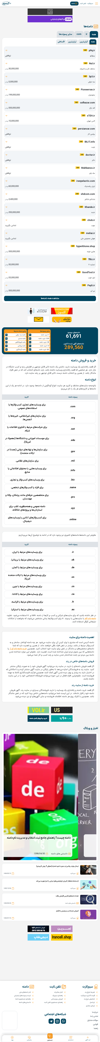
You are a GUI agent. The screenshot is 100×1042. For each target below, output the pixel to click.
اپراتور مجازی (90, 1006)
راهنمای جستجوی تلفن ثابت (53, 1002)
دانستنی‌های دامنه (25, 1002)
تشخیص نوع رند (89, 999)
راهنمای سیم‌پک (57, 995)
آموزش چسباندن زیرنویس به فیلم (67, 911)
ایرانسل (92, 1002)
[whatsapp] (63, 1021)
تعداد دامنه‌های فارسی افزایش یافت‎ (67, 896)
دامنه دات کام (90, 618)
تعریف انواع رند (90, 992)
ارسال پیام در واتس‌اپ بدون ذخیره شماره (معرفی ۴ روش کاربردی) (57, 866)
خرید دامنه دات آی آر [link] (18, 648)
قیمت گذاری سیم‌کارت (88, 995)
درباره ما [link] (95, 1012)
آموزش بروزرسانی (57, 999)
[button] (50, 1037)
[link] (6, 3)
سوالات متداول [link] (92, 1020)
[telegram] (51, 1021)
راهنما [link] (96, 1028)
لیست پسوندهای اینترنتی (22, 995)
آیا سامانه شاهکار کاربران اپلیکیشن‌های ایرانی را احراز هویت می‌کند (57, 881)
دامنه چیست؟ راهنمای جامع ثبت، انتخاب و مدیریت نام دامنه (57, 838)
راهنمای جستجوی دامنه (23, 999)
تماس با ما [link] (94, 1016)
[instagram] (57, 1021)
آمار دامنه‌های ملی (25, 992)
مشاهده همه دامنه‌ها (50, 298)
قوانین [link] (95, 1024)
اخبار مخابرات (58, 992)
